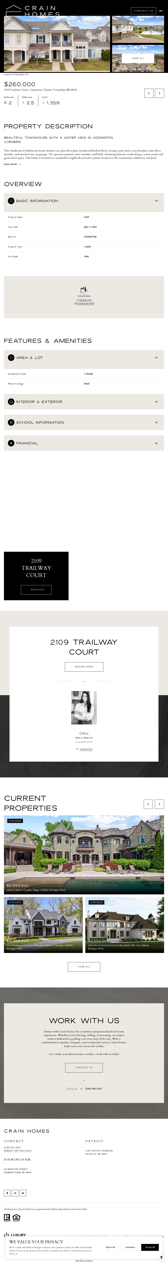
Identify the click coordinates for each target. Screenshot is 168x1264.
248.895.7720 (85, 300)
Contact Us (143, 10)
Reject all (110, 1247)
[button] (84, 1068)
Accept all (150, 1247)
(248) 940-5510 (93, 1089)
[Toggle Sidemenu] (161, 11)
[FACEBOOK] (7, 1193)
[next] (159, 804)
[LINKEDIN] (23, 1193)
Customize (130, 1247)
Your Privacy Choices (84, 1260)
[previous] (148, 804)
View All (138, 58)
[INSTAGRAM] (15, 1193)
